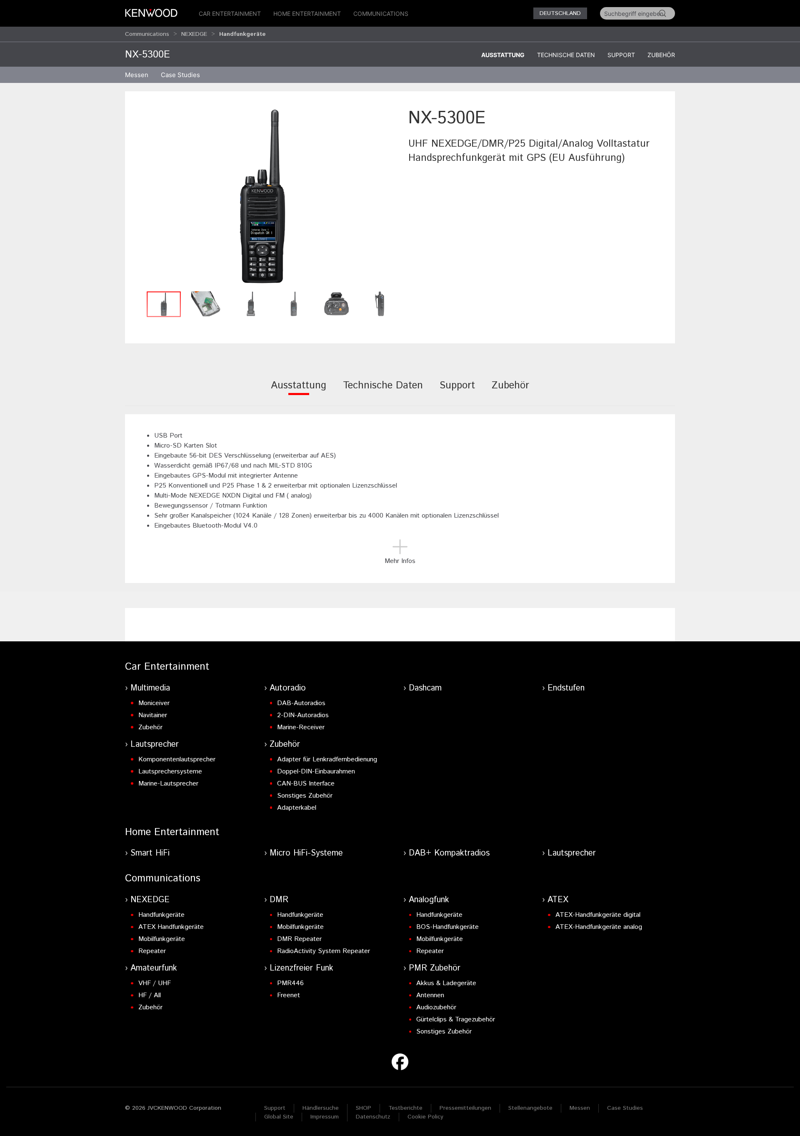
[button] (262, 196)
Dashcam (425, 688)
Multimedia (150, 688)
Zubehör (661, 54)
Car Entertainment (230, 13)
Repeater (152, 951)
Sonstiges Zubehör (304, 796)
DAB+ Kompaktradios (449, 853)
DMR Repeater (299, 939)
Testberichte (405, 1108)
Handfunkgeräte (161, 915)
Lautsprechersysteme (170, 771)
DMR (279, 900)
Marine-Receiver (301, 727)
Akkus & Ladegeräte (446, 983)
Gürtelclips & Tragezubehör (455, 1019)
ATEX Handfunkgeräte (171, 927)
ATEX (558, 900)
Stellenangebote (530, 1108)
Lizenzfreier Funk (301, 968)
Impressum (324, 1117)
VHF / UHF (154, 983)
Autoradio (288, 688)
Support (621, 54)
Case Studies (625, 1108)
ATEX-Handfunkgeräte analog (598, 927)
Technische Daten (566, 54)
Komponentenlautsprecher (176, 759)
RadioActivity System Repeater (323, 951)
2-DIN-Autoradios (303, 715)
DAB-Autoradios (301, 703)
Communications (380, 13)
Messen (136, 75)
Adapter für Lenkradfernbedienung (327, 759)
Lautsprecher (154, 744)
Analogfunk (429, 900)
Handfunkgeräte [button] (242, 34)
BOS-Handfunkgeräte (447, 927)
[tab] (298, 391)
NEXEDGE (194, 34)
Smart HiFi (150, 853)
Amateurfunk (153, 968)
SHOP (363, 1108)
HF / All (149, 995)
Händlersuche (320, 1108)
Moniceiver (154, 703)
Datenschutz (373, 1117)
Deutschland (560, 13)
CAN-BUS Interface (306, 783)
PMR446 (290, 983)
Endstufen (566, 688)
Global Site (278, 1117)
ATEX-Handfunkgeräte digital (597, 915)
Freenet (288, 995)
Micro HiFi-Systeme (306, 853)
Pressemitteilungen (465, 1108)
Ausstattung (503, 54)
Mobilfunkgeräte (161, 939)
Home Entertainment (307, 13)
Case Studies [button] (180, 75)
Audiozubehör (436, 1007)
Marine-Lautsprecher (168, 783)
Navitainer (152, 715)
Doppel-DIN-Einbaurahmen (316, 771)
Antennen (430, 995)
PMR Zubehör (434, 968)
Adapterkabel (296, 808)
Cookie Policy (425, 1117)
